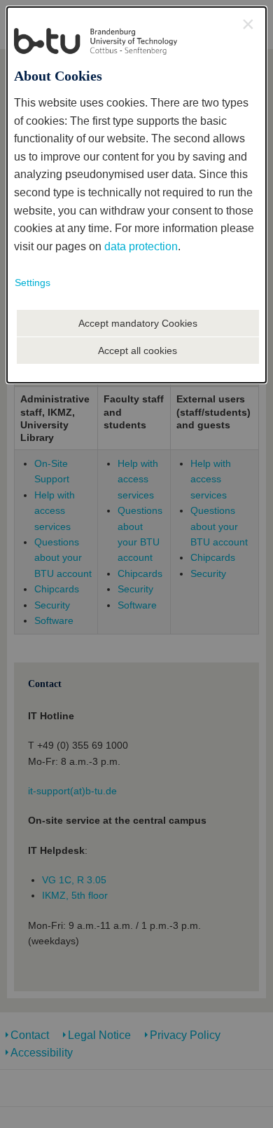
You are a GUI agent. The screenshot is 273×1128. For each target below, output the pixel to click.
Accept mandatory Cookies (137, 323)
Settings (32, 282)
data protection (141, 246)
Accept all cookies (137, 350)
